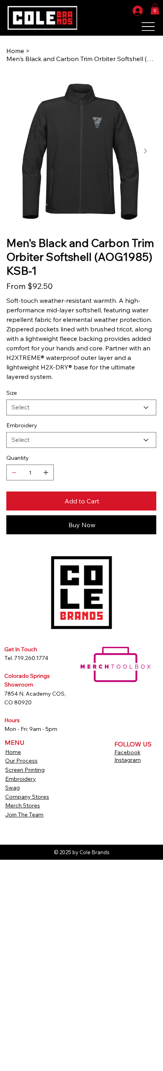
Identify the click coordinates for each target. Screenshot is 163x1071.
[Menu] (148, 27)
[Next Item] (145, 151)
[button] (154, 9)
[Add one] (46, 472)
